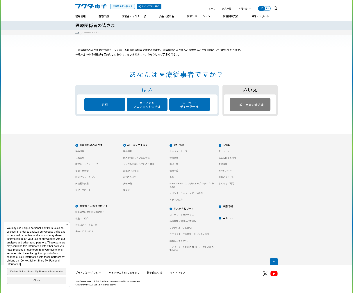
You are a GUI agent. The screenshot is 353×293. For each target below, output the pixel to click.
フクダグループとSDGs (181, 227)
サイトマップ (177, 272)
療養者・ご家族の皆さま (93, 206)
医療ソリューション (85, 176)
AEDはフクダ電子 (137, 145)
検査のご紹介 (82, 218)
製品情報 (79, 151)
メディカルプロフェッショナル (147, 105)
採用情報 (228, 206)
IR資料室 (223, 164)
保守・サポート (83, 189)
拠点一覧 (226, 8)
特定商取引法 (154, 272)
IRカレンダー (225, 170)
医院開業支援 (82, 183)
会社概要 (174, 157)
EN (267, 8)
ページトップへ (274, 261)
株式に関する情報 (227, 157)
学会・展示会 (82, 170)
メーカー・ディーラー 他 (189, 105)
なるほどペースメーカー (87, 224)
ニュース (210, 8)
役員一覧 (174, 170)
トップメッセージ (178, 151)
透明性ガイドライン (179, 240)
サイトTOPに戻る (150, 6)
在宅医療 (79, 157)
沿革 (172, 176)
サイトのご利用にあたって (124, 272)
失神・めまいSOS (84, 231)
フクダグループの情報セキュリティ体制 (189, 234)
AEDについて (129, 176)
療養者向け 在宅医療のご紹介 (90, 211)
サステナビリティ (184, 208)
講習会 (126, 189)
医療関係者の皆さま (123, 6)
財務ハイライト (226, 176)
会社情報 (179, 145)
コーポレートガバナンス (182, 214)
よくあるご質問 (226, 183)
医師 (105, 104)
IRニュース (224, 151)
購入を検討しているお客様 (136, 157)
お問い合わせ (245, 8)
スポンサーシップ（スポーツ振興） (187, 193)
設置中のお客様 (131, 170)
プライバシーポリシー (88, 272)
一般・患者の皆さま (250, 104)
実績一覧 (127, 183)
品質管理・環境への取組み (183, 221)
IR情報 (226, 145)
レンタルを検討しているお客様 (138, 164)
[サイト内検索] (276, 8)
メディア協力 (176, 199)
